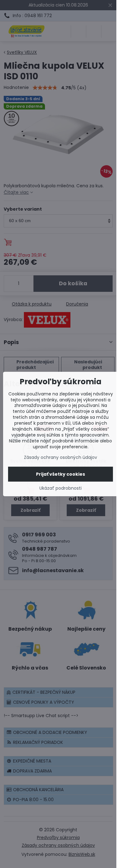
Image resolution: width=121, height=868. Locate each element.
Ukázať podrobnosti (60, 488)
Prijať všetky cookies (60, 474)
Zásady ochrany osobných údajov (60, 457)
